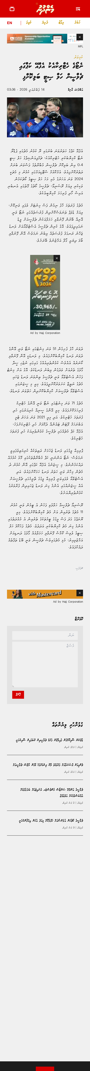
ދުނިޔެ (45, 22)
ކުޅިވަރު (27, 22)
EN (9, 23)
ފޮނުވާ (18, 694)
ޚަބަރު (77, 22)
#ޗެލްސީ (79, 568)
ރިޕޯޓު (61, 22)
